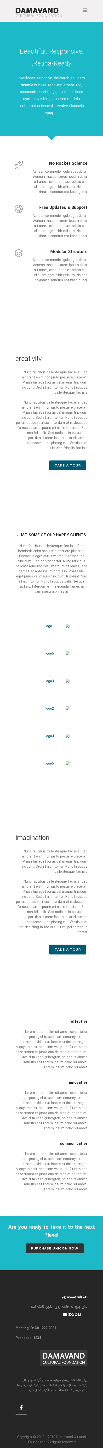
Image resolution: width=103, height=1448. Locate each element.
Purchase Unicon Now (54, 1248)
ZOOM (74, 1314)
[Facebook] (21, 1408)
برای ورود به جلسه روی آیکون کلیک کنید (58, 1306)
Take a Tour (68, 465)
